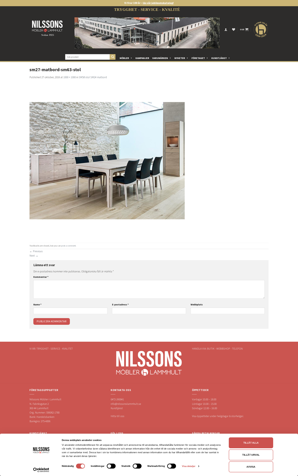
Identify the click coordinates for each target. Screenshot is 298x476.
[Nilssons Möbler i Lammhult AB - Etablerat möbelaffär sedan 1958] (47, 29)
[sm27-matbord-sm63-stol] (107, 161)
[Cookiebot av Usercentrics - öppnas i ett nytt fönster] (41, 470)
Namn (37, 304)
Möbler (124, 58)
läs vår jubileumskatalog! (158, 3)
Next (33, 255)
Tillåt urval (251, 455)
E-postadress (120, 304)
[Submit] (112, 57)
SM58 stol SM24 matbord (93, 77)
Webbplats (197, 304)
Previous (36, 251)
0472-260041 (117, 399)
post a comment (68, 245)
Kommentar (40, 276)
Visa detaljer (188, 466)
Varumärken (160, 58)
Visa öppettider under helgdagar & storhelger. (218, 416)
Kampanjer (142, 58)
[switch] (111, 466)
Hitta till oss (117, 416)
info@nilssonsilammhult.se (126, 404)
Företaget (198, 58)
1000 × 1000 (69, 77)
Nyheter (179, 58)
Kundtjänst (219, 58)
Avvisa (250, 466)
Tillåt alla (251, 442)
